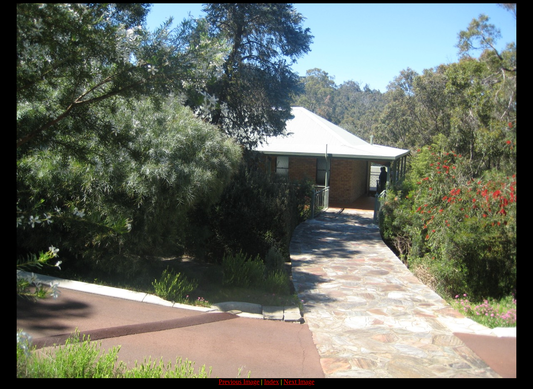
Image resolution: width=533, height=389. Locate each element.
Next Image (299, 381)
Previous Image (239, 381)
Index (271, 381)
